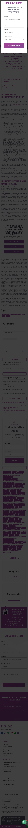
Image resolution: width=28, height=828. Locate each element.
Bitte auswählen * (8, 36)
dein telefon (7, 23)
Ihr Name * (6, 16)
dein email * (6, 29)
